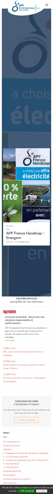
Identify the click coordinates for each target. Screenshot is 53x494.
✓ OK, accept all (26, 491)
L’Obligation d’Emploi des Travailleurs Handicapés (27, 453)
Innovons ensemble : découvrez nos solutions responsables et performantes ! (24, 320)
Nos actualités (9, 475)
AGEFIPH (7, 449)
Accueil (9, 226)
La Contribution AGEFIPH (17, 457)
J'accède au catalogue (26, 420)
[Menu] (47, 5)
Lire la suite (10, 340)
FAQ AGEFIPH (12, 467)
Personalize (41, 491)
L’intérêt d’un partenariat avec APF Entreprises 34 (27, 460)
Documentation (12, 464)
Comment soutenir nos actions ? (17, 479)
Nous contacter (9, 483)
